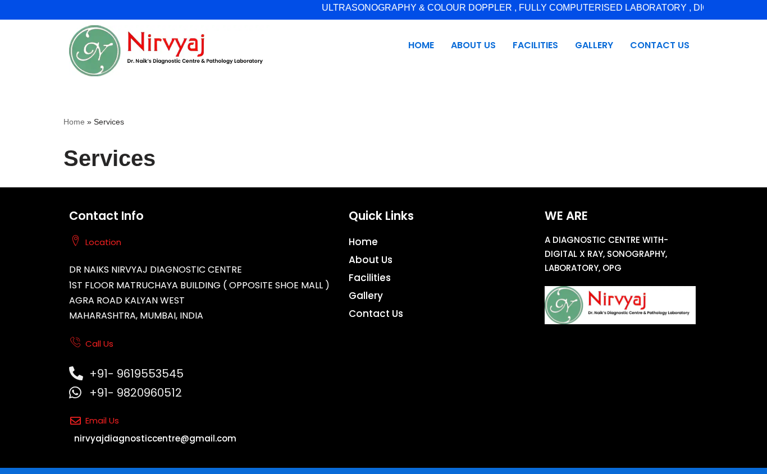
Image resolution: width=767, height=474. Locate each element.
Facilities (535, 45)
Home (421, 45)
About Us (473, 45)
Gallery (594, 45)
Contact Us (660, 45)
